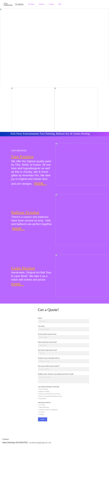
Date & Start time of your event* (47, 342)
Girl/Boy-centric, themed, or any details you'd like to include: (56, 374)
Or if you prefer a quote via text (47, 334)
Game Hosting (23, 268)
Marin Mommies (44, 407)
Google (41, 414)
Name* (40, 318)
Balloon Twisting (25, 212)
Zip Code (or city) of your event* (47, 350)
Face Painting (22, 156)
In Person (42, 405)
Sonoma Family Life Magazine (48, 409)
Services (41, 4)
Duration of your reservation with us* (49, 358)
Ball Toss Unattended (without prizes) (50, 396)
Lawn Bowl (42, 398)
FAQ (59, 4)
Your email (41, 326)
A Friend (41, 412)
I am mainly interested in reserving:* (48, 386)
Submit (42, 419)
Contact (51, 4)
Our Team (31, 4)
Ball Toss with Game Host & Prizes (49, 394)
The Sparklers (19, 4)
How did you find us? (44, 402)
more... (40, 183)
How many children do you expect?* (49, 366)
